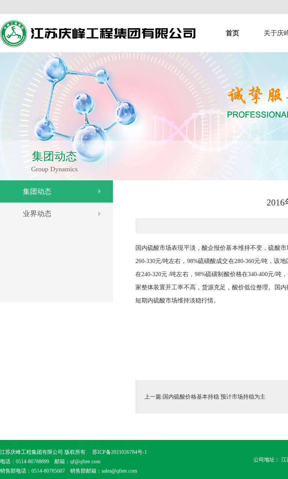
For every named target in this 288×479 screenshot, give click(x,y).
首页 (232, 33)
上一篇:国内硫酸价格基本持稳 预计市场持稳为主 (205, 397)
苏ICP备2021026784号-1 (119, 452)
